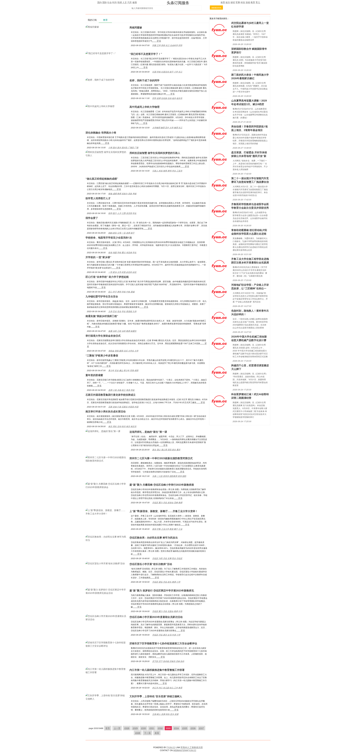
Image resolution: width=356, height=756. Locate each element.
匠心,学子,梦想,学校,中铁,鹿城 (121, 291)
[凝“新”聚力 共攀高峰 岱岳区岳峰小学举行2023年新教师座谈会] (106, 485)
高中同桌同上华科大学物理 (144, 107)
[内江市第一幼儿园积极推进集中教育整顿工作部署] (106, 670)
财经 (233, 2)
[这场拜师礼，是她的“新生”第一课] (103, 430)
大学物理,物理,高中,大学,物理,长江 (167, 127)
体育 (223, 2)
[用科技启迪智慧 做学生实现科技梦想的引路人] (106, 153)
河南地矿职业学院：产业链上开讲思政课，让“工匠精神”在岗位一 (250, 286)
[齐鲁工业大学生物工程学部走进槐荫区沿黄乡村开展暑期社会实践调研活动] (219, 265)
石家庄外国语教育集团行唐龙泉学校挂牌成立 (111, 395)
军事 (238, 2)
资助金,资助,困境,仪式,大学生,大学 (123, 350)
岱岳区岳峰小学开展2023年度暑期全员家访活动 (156, 617)
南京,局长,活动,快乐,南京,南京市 (122, 426)
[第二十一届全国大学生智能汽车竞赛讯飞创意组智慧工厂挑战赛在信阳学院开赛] (219, 185)
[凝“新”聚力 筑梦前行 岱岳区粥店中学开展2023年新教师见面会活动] (106, 591)
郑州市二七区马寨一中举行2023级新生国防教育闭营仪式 (161, 458)
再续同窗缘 (135, 27)
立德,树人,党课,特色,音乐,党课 (165, 714)
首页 (107, 728)
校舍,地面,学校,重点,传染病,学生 (122, 252)
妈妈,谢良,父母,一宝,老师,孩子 (121, 232)
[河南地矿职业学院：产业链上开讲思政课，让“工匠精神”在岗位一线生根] (219, 291)
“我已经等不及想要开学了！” (145, 54)
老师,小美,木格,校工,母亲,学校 (121, 390)
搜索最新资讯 (216, 7)
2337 (201, 728)
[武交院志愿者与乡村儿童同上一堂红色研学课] (219, 29)
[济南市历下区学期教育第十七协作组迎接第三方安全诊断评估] (106, 643)
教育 (253, 2)
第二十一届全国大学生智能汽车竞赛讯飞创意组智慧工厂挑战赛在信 (250, 180)
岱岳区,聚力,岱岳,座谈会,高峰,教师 (167, 502)
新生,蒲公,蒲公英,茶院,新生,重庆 (166, 449)
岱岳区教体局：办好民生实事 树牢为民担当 (153, 537)
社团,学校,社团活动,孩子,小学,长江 (167, 71)
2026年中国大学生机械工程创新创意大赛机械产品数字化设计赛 (249, 338)
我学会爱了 (92, 218)
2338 (137, 732)
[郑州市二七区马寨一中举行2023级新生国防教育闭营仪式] (106, 458)
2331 (151, 728)
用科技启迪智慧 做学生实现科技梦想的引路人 (154, 153)
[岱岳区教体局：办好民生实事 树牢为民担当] (106, 538)
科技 (243, 2)
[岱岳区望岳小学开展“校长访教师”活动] (105, 563)
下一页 (147, 732)
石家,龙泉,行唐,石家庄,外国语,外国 (123, 406)
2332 (160, 728)
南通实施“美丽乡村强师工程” (102, 316)
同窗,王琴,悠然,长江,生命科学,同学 (167, 45)
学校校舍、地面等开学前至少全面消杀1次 (109, 237)
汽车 (129, 2)
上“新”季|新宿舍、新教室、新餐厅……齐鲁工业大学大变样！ (163, 511)
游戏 (248, 2)
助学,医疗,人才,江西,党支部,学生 (122, 213)
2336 (193, 728)
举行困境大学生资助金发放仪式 (103, 335)
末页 (157, 732)
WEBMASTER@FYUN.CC (184, 750)
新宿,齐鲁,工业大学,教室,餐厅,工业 (167, 529)
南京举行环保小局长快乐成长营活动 (106, 411)
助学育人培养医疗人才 (98, 198)
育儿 (258, 2)
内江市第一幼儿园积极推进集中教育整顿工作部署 (157, 670)
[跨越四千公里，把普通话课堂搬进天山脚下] (219, 372)
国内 (99, 2)
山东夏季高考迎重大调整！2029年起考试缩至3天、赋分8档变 (249, 102)
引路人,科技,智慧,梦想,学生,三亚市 (167, 170)
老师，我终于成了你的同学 (144, 80)
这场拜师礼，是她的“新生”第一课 (148, 432)
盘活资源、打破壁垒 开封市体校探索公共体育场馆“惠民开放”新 (249, 154)
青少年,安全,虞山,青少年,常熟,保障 (123, 370)
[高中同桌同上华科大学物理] (100, 105)
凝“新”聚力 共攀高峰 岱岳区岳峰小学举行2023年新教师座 (161, 484)
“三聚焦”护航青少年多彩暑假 (102, 355)
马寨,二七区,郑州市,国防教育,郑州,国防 (169, 476)
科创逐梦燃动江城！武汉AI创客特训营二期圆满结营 (250, 396)
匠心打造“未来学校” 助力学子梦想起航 (107, 277)
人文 (124, 2)
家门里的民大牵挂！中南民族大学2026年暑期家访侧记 (250, 76)
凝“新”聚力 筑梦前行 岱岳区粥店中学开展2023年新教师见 (161, 590)
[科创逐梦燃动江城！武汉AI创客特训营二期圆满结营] (219, 401)
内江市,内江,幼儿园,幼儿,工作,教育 (167, 687)
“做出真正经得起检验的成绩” (102, 178)
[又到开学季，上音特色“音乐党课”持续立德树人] (106, 696)
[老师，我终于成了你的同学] (100, 79)
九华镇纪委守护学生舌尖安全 (102, 296)
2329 (135, 728)
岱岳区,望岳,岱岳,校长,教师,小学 (166, 581)
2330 (143, 728)
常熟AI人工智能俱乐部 (192, 747)
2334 (176, 728)
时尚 (114, 2)
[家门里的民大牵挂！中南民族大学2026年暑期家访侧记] (219, 81)
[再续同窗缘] (92, 26)
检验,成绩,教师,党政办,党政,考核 (122, 193)
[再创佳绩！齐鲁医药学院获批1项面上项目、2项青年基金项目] (219, 133)
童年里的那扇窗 (94, 375)
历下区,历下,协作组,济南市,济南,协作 (168, 661)
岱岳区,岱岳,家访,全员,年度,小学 (166, 634)
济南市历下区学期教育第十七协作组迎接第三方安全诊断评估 (163, 643)
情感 (119, 2)
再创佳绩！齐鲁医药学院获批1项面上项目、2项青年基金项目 (249, 128)
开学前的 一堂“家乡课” (98, 257)
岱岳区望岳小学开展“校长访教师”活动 (150, 564)
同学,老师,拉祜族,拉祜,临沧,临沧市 (167, 98)
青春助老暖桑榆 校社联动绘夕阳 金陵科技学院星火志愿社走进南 (249, 231)
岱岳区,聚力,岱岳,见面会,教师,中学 (167, 611)
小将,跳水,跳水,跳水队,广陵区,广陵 (123, 147)
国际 (104, 2)
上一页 (117, 728)
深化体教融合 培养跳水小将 (101, 132)
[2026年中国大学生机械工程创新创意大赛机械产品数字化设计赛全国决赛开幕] (219, 343)
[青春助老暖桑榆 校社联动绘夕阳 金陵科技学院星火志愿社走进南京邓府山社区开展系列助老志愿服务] (219, 236)
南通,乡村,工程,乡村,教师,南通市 (122, 331)
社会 (109, 2)
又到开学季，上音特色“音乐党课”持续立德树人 (155, 696)
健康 (134, 2)
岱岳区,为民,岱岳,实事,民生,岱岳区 (167, 558)
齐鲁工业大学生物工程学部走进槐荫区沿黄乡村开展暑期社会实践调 (250, 260)
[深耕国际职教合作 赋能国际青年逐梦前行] (219, 55)
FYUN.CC (171, 747)
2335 (184, 728)
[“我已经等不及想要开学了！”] (101, 53)
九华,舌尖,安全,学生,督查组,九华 (122, 311)
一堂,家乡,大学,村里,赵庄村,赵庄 (122, 272)
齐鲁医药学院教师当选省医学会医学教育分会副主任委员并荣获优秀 (250, 206)
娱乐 (228, 2)
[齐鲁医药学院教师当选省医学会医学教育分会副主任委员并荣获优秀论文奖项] (219, 210)
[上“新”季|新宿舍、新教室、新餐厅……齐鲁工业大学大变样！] (106, 511)
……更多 (156, 40)
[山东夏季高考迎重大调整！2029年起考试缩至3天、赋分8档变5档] (219, 107)
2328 (126, 728)
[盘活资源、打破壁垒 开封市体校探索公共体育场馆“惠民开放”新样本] (219, 159)
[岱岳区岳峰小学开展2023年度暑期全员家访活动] (106, 617)
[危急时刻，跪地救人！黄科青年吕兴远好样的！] (219, 317)
